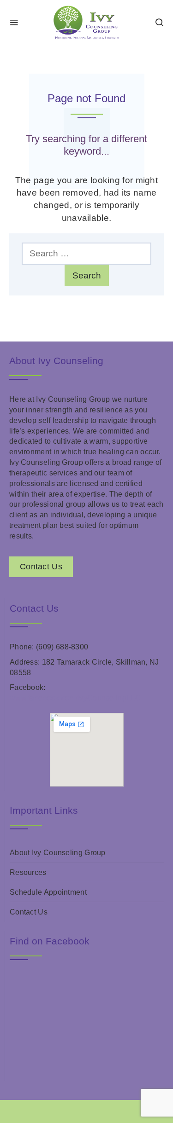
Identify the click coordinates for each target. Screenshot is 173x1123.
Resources (28, 872)
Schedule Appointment (48, 892)
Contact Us (29, 912)
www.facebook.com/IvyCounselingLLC (75, 698)
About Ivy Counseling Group (58, 853)
